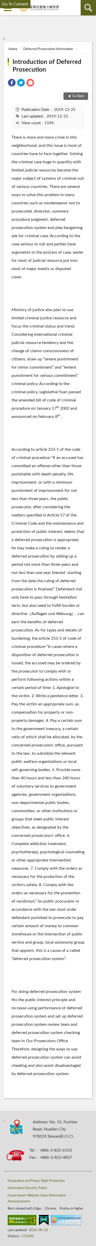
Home (12, 49)
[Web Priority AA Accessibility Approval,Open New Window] (22, 1221)
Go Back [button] (78, 96)
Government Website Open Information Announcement (37, 1198)
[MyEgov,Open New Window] (44, 1221)
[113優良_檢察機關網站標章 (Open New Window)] (66, 1221)
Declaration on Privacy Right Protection (36, 1181)
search (88, 7)
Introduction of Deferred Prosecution (47, 66)
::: (4, 38)
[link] (12, 83)
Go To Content (15, 4)
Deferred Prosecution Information (48, 49)
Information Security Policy (27, 1188)
